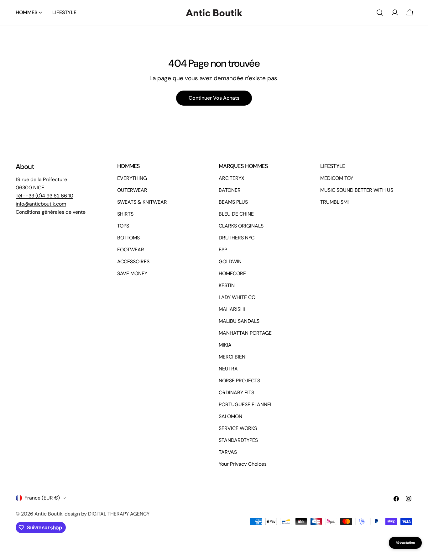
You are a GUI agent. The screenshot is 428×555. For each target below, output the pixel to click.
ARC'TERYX (231, 178)
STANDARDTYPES (238, 440)
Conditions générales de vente (51, 212)
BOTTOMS (128, 237)
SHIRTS (125, 214)
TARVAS (228, 452)
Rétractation (405, 543)
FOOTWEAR (130, 249)
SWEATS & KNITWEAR (142, 202)
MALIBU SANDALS (239, 321)
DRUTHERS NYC (236, 237)
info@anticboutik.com (41, 204)
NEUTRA (228, 368)
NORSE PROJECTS (239, 380)
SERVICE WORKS (238, 428)
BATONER (230, 190)
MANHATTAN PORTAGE (245, 333)
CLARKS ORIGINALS (241, 226)
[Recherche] (379, 12)
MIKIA (225, 345)
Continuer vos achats (214, 98)
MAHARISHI (232, 309)
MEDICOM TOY (336, 178)
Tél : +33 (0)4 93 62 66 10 (44, 195)
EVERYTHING (132, 178)
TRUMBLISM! (334, 202)
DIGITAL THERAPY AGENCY (118, 513)
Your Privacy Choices (243, 464)
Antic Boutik (48, 513)
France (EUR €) (42, 498)
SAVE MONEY (132, 273)
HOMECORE (232, 273)
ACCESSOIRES (133, 261)
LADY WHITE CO (237, 297)
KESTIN (227, 285)
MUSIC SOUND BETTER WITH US (356, 190)
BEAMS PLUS (233, 202)
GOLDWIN (230, 261)
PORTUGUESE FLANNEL (246, 404)
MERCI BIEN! (233, 356)
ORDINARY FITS (236, 392)
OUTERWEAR (132, 190)
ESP (223, 249)
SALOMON (230, 416)
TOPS (123, 226)
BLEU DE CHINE (236, 214)
